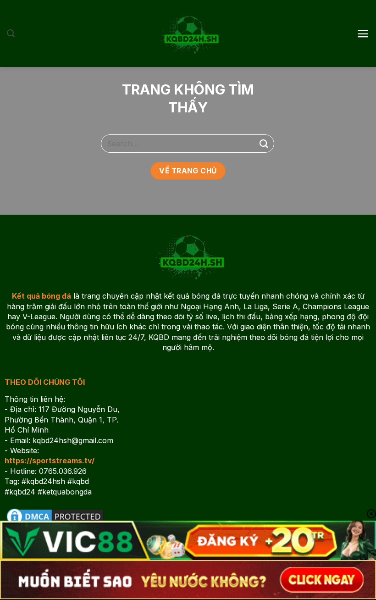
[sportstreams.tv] (188, 33)
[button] (363, 34)
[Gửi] (264, 143)
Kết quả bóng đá (41, 295)
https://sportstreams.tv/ (49, 460)
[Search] (11, 33)
